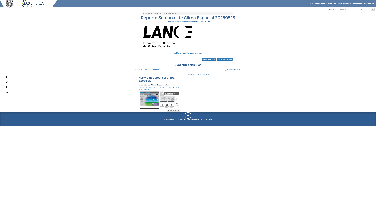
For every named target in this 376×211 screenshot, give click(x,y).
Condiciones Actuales (324, 3)
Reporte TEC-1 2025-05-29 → (233, 70)
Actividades (358, 3)
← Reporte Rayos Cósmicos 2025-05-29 (146, 70)
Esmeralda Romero (186, 21)
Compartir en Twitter (209, 59)
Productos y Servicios (342, 3)
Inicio (311, 3)
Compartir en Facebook (225, 59)
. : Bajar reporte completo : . (188, 53)
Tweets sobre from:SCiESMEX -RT (199, 74)
